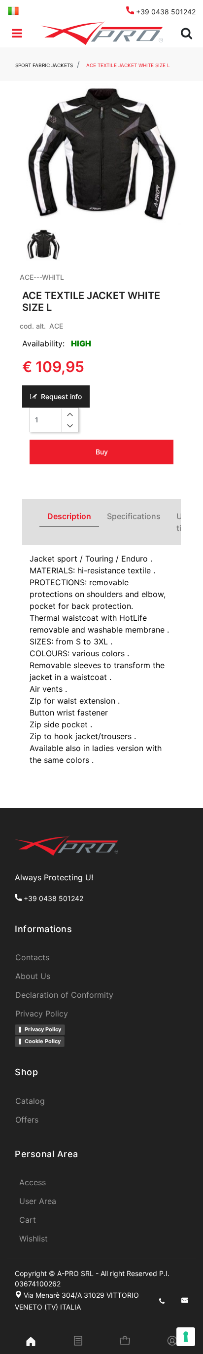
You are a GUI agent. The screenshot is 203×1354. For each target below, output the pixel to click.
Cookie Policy (43, 1041)
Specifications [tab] (134, 516)
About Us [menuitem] (32, 976)
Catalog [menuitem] (30, 1101)
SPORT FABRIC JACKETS (44, 65)
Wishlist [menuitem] (33, 1238)
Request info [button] (60, 396)
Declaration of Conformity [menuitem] (64, 995)
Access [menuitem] (32, 1182)
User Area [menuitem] (37, 1201)
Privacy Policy (43, 1029)
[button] (101, 154)
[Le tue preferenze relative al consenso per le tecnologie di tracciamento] (185, 1336)
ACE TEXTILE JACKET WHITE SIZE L (128, 65)
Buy (102, 452)
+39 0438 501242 (165, 11)
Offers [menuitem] (26, 1120)
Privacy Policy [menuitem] (41, 1013)
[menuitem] (13, 10)
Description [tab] (69, 516)
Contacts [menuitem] (32, 957)
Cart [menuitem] (27, 1220)
